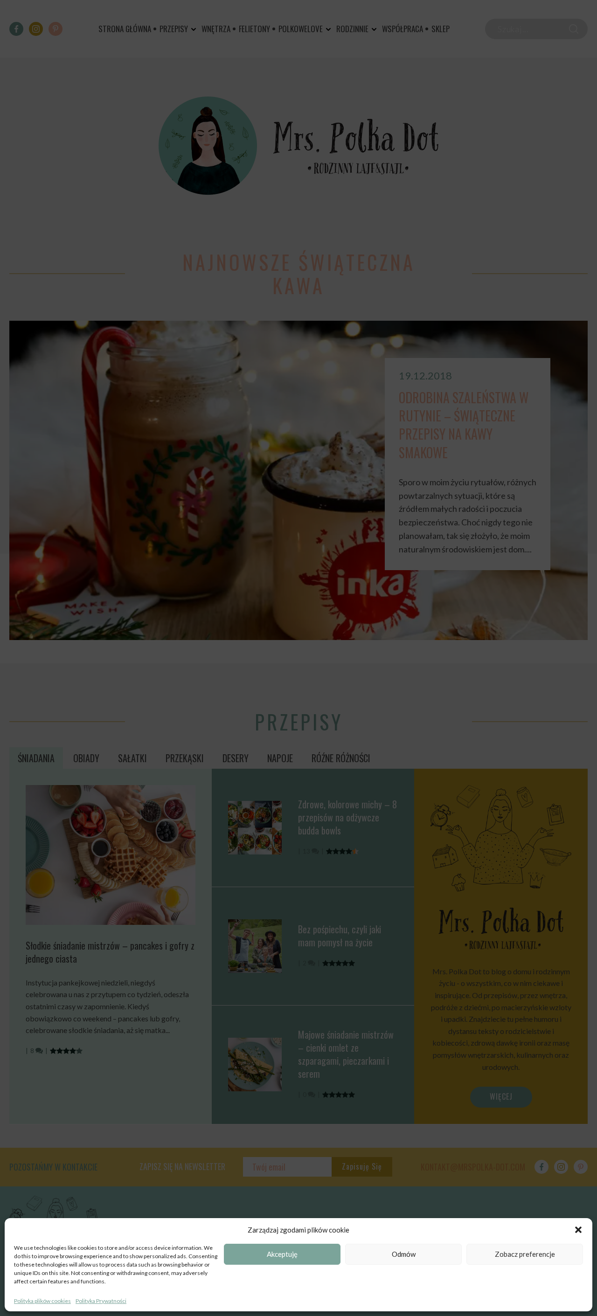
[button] (578, 1229)
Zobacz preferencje (525, 1254)
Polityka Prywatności (101, 1300)
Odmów (404, 1254)
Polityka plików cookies (42, 1300)
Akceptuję (282, 1254)
